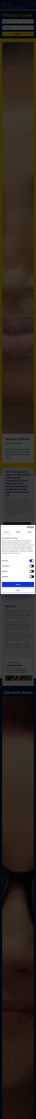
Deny (18, 590)
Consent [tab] (6, 532)
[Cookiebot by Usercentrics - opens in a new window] (26, 527)
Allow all (18, 584)
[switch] (31, 566)
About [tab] (29, 532)
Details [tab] (18, 532)
